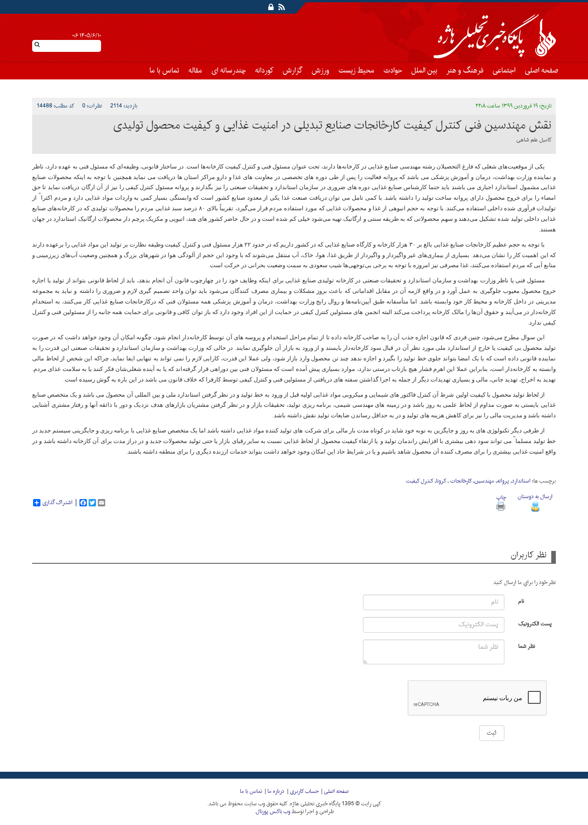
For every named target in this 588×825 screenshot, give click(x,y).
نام (521, 601)
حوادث (393, 70)
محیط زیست (356, 70)
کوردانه (264, 70)
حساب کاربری (304, 791)
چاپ (501, 497)
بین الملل (424, 70)
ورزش (320, 70)
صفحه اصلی (541, 70)
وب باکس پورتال (273, 811)
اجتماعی (503, 70)
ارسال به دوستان (535, 496)
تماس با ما (164, 70)
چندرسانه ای (228, 70)
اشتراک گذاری (57, 502)
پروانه (503, 481)
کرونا (441, 481)
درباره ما (275, 791)
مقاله (195, 70)
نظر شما (526, 646)
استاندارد (521, 481)
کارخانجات (460, 481)
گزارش (292, 70)
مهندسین (484, 481)
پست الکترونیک (535, 623)
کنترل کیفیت (419, 481)
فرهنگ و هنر (465, 70)
